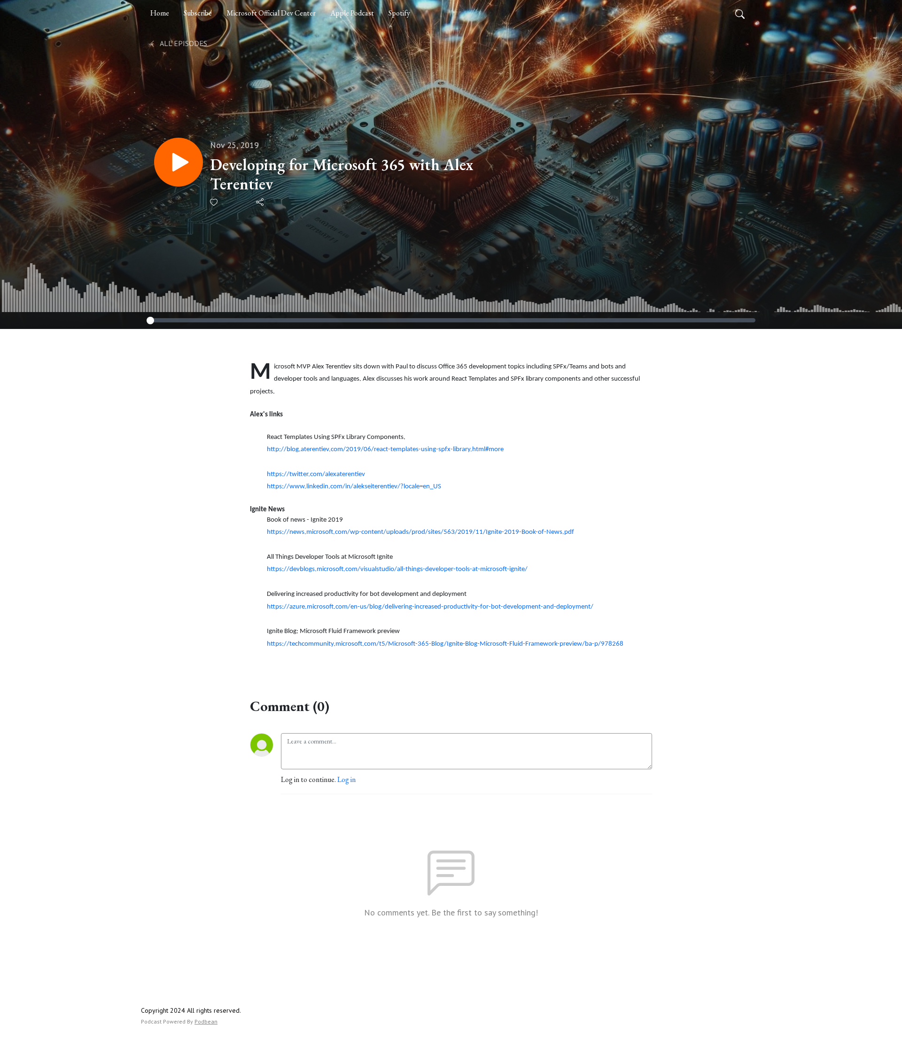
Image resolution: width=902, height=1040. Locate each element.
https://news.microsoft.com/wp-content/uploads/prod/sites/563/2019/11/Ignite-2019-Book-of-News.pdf (420, 532)
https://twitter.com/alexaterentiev (316, 474)
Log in (346, 779)
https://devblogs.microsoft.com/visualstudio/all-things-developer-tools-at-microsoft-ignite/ (397, 569)
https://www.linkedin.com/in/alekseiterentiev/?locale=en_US (354, 486)
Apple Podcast (352, 13)
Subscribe (198, 13)
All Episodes (182, 43)
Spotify (399, 13)
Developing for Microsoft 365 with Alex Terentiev (341, 174)
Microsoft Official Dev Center (271, 13)
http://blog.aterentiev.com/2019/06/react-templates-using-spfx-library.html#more (385, 449)
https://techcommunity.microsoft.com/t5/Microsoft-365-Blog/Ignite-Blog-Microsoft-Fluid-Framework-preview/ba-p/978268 (445, 644)
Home (159, 13)
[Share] (260, 202)
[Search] (739, 13)
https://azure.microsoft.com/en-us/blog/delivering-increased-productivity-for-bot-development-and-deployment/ (430, 606)
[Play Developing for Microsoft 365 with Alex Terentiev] (178, 162)
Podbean (206, 1021)
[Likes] (214, 202)
